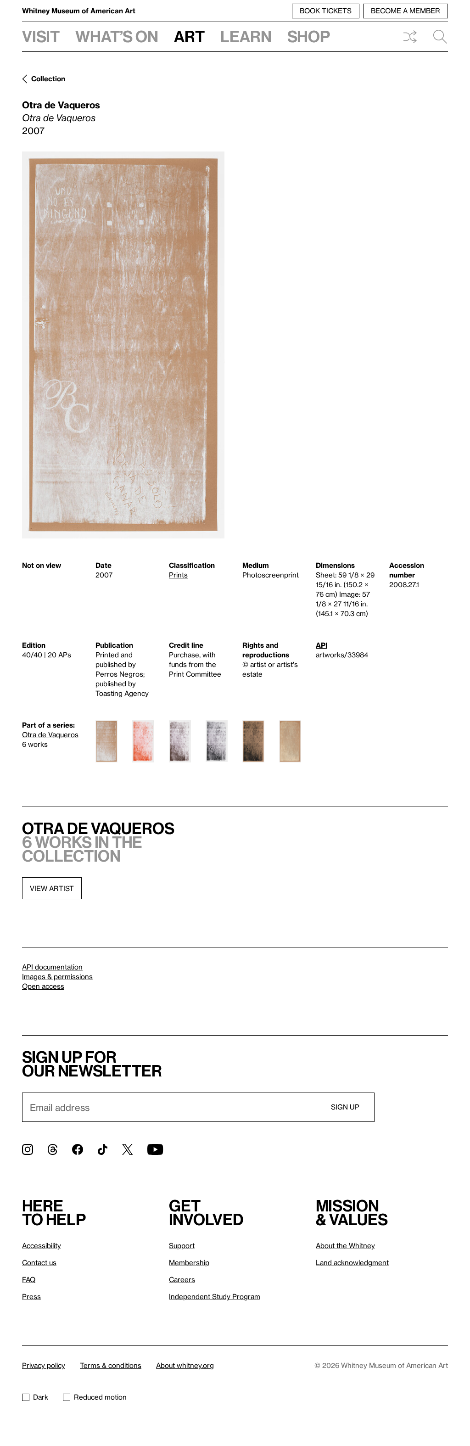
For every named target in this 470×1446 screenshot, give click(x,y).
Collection (48, 78)
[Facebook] (77, 1149)
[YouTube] (155, 1149)
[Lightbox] (123, 344)
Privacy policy (43, 1365)
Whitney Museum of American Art (78, 10)
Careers (182, 1279)
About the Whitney (345, 1245)
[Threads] (52, 1149)
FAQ (28, 1279)
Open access (43, 986)
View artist (52, 888)
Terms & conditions (110, 1365)
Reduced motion (100, 1397)
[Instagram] (27, 1149)
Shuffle (410, 36)
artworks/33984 (342, 654)
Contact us (39, 1262)
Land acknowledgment (352, 1262)
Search (436, 36)
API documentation (52, 967)
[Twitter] (127, 1149)
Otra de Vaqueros (61, 104)
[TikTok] (102, 1149)
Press (31, 1296)
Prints (178, 575)
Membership (189, 1262)
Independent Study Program (214, 1296)
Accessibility (41, 1245)
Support (182, 1245)
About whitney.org (185, 1365)
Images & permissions (57, 976)
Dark (40, 1397)
